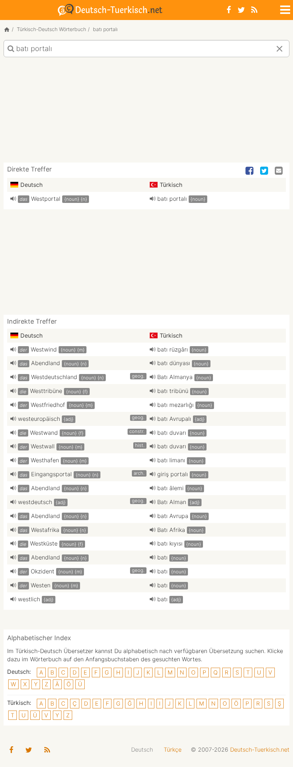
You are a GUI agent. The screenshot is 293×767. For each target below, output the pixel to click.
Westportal (45, 198)
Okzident (42, 571)
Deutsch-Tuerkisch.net (259, 749)
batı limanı (171, 460)
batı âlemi (170, 488)
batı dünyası (173, 363)
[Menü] (284, 8)
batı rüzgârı (172, 349)
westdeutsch (35, 501)
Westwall (43, 446)
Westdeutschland (54, 376)
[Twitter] (241, 10)
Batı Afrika (171, 529)
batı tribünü (172, 390)
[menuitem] (142, 749)
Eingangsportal (51, 474)
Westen (40, 585)
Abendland (45, 363)
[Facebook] (228, 10)
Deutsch (142, 749)
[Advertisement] (146, 113)
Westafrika (45, 529)
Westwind (44, 349)
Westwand (44, 432)
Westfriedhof (48, 404)
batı (162, 557)
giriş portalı (172, 474)
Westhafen (45, 460)
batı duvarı (171, 432)
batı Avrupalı (174, 418)
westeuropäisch (39, 418)
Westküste (44, 543)
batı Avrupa (172, 515)
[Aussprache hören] (13, 199)
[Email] (279, 171)
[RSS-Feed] (254, 10)
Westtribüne (46, 390)
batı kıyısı (170, 543)
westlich (29, 599)
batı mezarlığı (175, 404)
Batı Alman (171, 501)
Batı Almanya (175, 376)
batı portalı (172, 198)
